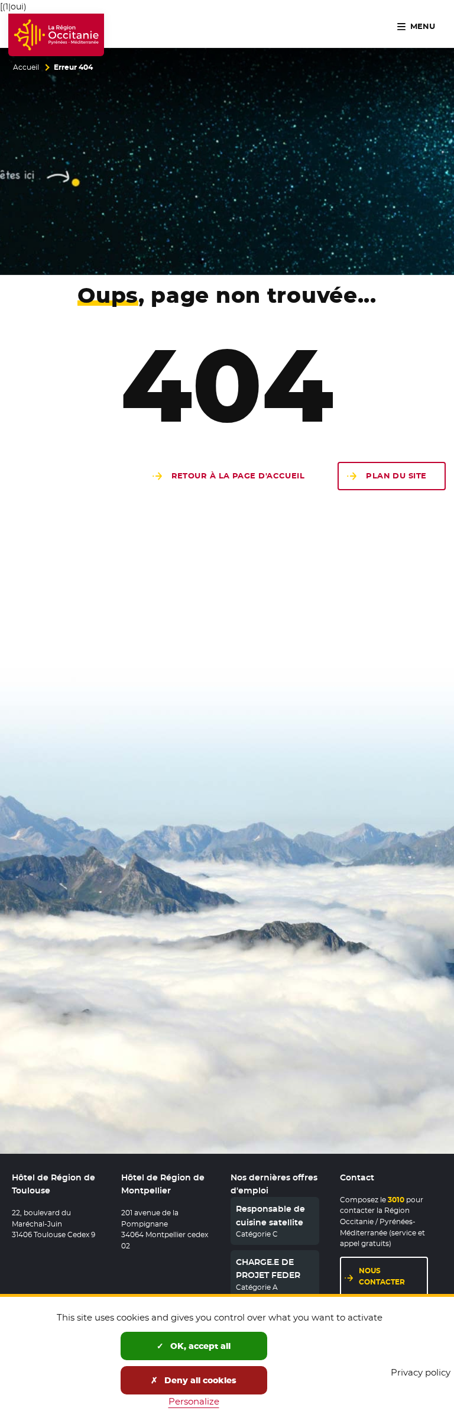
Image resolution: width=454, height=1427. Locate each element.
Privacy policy (420, 1372)
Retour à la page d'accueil (238, 475)
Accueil (26, 67)
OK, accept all (199, 1346)
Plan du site (396, 475)
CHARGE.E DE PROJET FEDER (268, 1268)
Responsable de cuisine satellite (270, 1215)
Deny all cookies (199, 1380)
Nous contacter (394, 1276)
